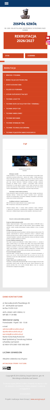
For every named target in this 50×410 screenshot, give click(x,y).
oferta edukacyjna (13, 85)
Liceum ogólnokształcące (17, 94)
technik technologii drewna (17, 128)
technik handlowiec (14, 113)
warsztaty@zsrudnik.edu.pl (13, 334)
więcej (25, 19)
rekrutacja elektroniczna (16, 80)
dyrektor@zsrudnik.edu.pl (12, 331)
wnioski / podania (13, 75)
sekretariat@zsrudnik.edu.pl (13, 329)
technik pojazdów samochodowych (20, 132)
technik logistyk (13, 99)
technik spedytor (13, 109)
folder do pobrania (14, 89)
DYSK (7, 55)
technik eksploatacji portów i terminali (22, 104)
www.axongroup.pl (38, 399)
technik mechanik (13, 118)
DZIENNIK (31, 55)
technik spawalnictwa (15, 123)
